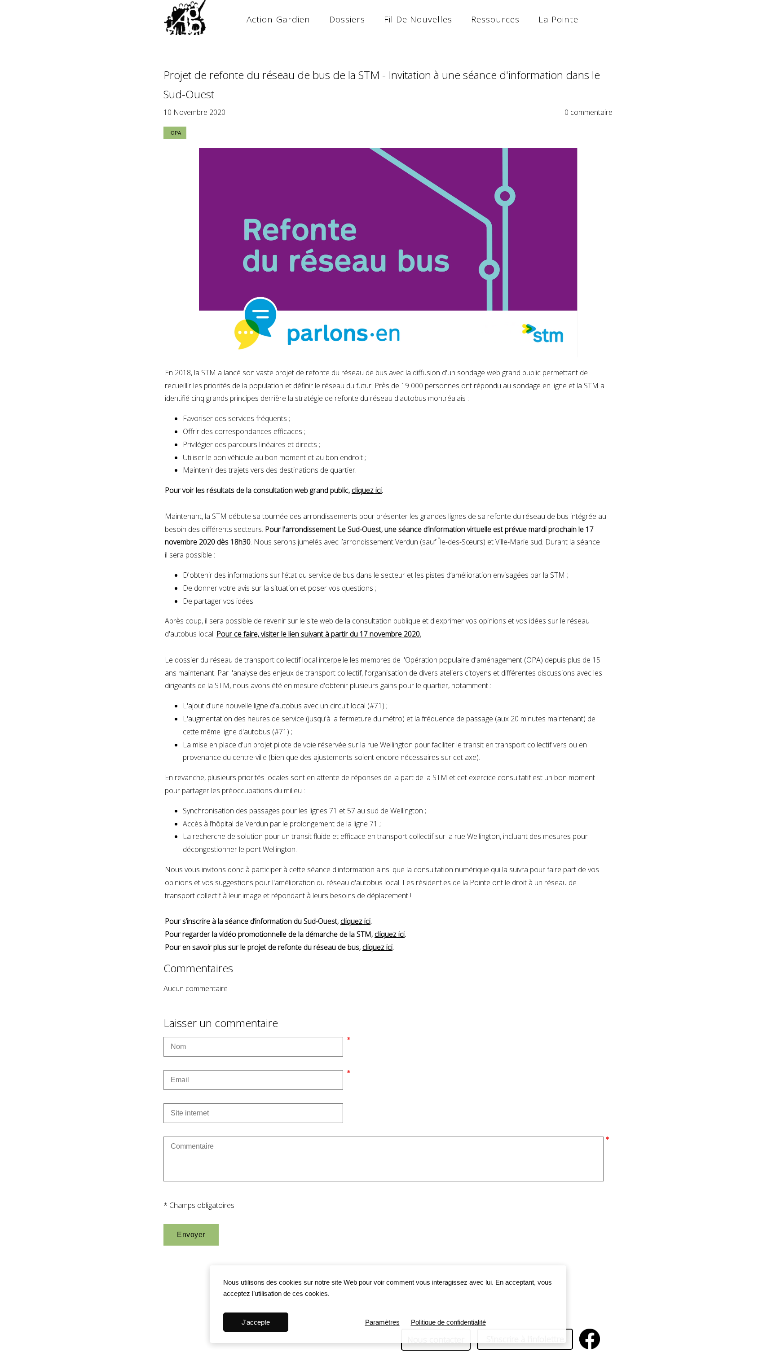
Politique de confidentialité (448, 1322)
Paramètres (382, 1322)
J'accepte (256, 1322)
